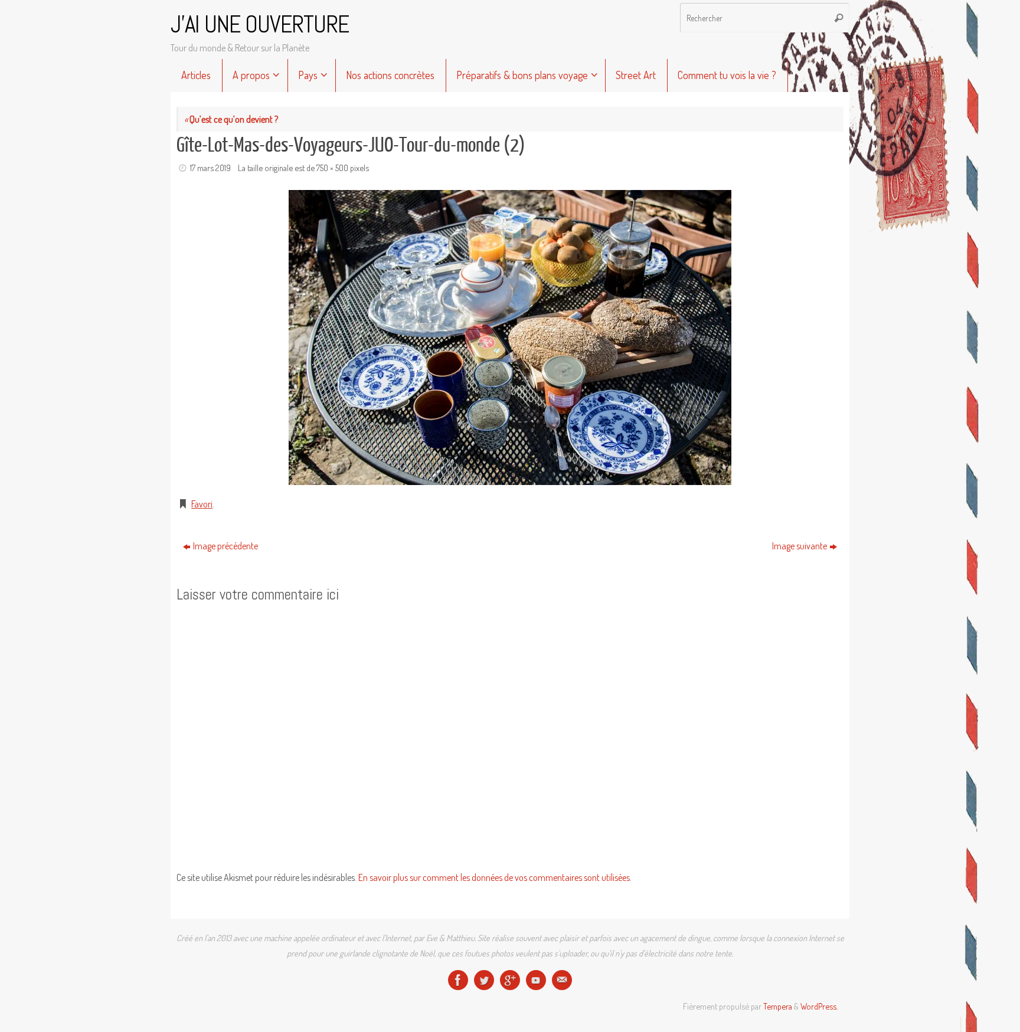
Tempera (777, 1006)
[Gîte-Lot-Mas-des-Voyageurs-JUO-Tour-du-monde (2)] (510, 337)
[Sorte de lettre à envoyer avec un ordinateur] (562, 980)
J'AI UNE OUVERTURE (260, 25)
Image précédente (225, 546)
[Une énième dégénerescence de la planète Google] (510, 980)
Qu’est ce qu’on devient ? (231, 119)
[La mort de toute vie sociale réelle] (458, 980)
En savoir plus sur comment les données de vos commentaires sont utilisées (494, 877)
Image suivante (799, 546)
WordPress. (819, 1006)
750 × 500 (332, 167)
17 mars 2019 (210, 167)
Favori (201, 504)
